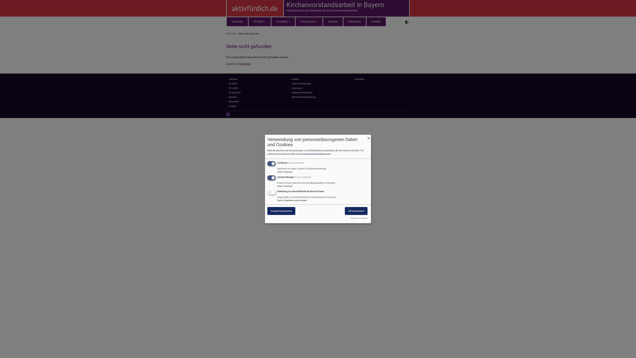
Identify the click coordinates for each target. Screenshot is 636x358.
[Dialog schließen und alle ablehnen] (368, 137)
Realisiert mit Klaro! (359, 218)
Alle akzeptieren (356, 211)
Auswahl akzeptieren (281, 211)
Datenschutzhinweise (314, 154)
